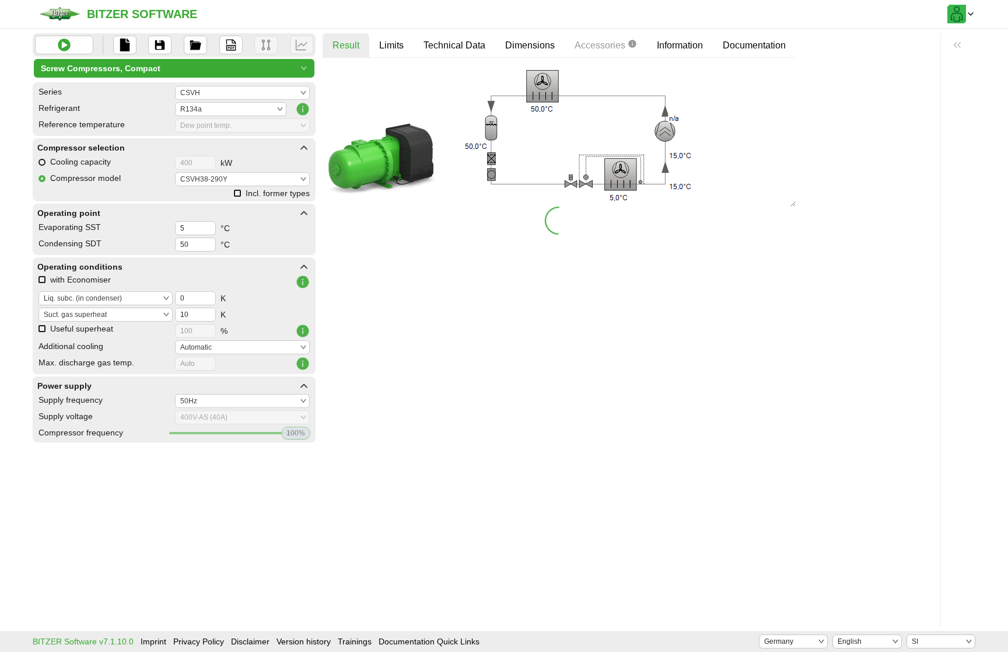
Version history (303, 641)
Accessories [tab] (600, 45)
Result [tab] (345, 45)
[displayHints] (957, 45)
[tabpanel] (559, 150)
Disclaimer (250, 641)
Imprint (153, 641)
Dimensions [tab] (530, 45)
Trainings (355, 641)
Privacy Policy (198, 641)
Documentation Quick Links (429, 641)
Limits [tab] (391, 45)
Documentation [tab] (754, 45)
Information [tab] (680, 45)
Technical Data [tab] (454, 45)
